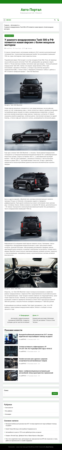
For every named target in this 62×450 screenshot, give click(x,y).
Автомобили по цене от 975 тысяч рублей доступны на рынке (23, 432)
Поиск (6, 390)
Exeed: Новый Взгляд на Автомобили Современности (21, 429)
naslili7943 (9, 48)
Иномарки (8, 414)
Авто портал (31, 10)
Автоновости (9, 36)
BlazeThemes (49, 447)
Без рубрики (8, 411)
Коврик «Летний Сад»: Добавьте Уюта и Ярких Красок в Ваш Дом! (24, 435)
